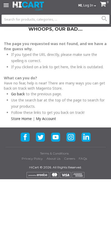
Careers (69, 158)
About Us (53, 158)
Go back (18, 93)
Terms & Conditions (54, 153)
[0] (103, 4)
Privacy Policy (32, 158)
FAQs (83, 158)
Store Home (21, 118)
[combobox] (55, 19)
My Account (46, 118)
